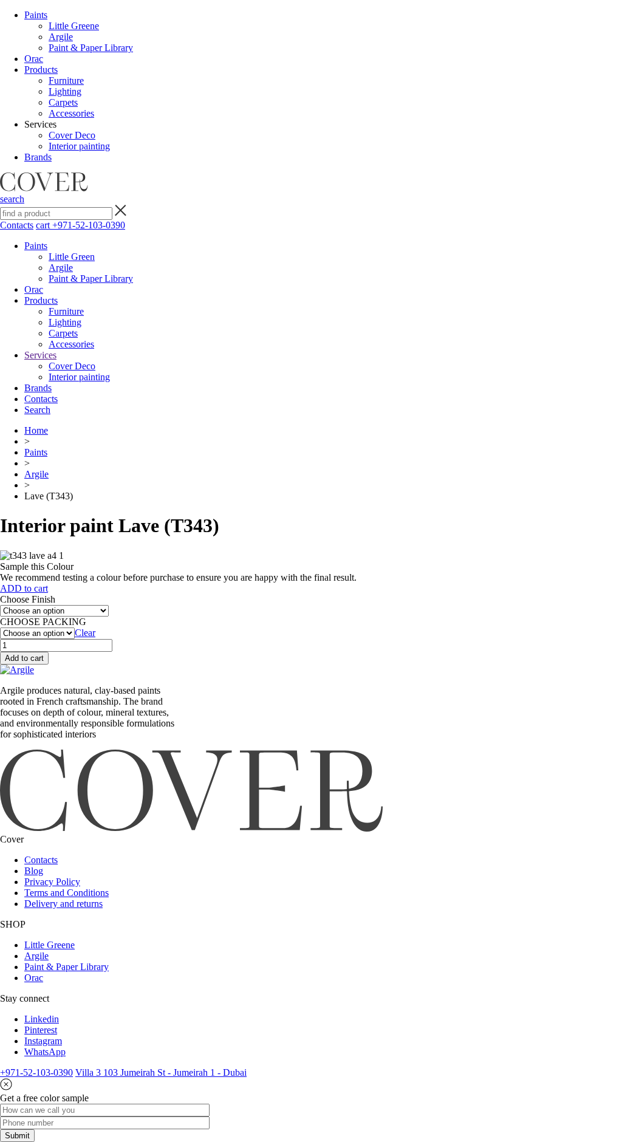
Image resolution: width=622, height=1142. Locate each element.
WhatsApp (45, 1052)
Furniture (66, 80)
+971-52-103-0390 (88, 225)
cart (44, 225)
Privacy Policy (52, 882)
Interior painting (79, 146)
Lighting (65, 91)
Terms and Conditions (66, 892)
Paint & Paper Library (91, 48)
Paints (35, 15)
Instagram (43, 1041)
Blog (33, 871)
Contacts (16, 225)
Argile (61, 37)
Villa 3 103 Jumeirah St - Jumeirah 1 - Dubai (161, 1072)
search (12, 199)
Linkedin (41, 1019)
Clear (85, 632)
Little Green (72, 256)
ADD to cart (24, 588)
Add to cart (24, 658)
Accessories (71, 113)
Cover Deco (72, 135)
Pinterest (40, 1030)
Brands (38, 157)
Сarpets (63, 102)
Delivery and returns (63, 903)
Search (37, 410)
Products (41, 69)
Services (40, 355)
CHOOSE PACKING (43, 622)
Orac (33, 58)
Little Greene (74, 26)
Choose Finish (27, 599)
